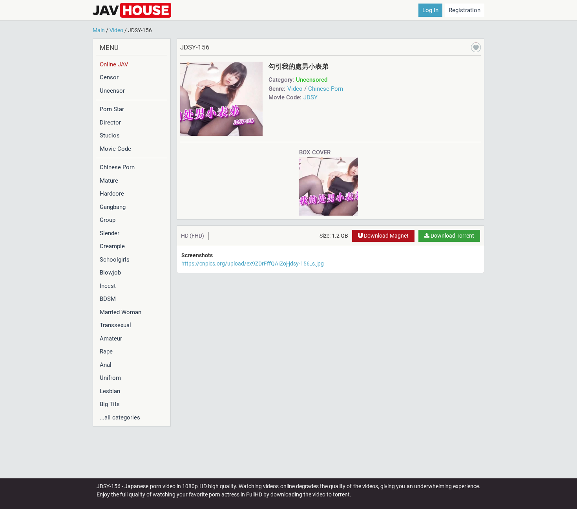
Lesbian (110, 391)
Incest (108, 285)
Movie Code (115, 148)
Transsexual (115, 325)
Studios (110, 135)
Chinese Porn (117, 167)
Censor (109, 77)
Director (110, 122)
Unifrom (110, 377)
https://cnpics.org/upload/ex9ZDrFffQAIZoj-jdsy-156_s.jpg (252, 263)
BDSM (108, 298)
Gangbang (113, 207)
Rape (106, 351)
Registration (464, 10)
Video (295, 88)
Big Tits (110, 404)
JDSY (310, 97)
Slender (109, 233)
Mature (109, 180)
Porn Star (112, 109)
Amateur (111, 338)
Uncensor (112, 90)
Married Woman (120, 312)
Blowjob (110, 272)
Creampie (112, 246)
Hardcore (112, 193)
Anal (105, 364)
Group (107, 219)
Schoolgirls (115, 259)
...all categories (120, 417)
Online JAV (114, 64)
